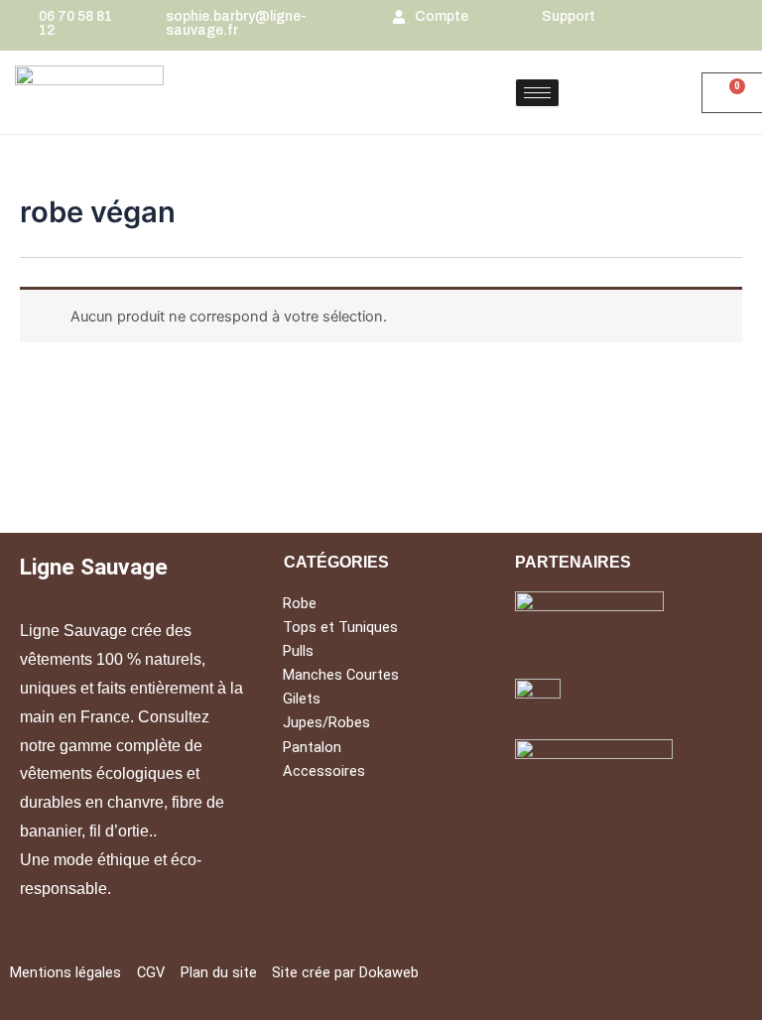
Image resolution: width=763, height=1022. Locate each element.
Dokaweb (389, 972)
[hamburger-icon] (537, 92)
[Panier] (732, 92)
